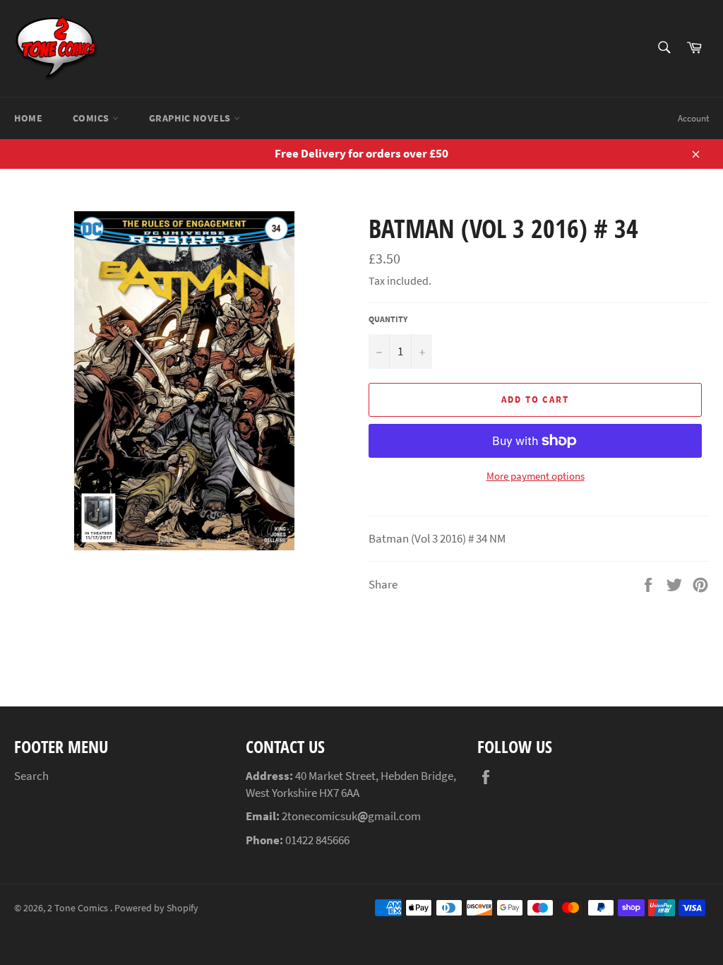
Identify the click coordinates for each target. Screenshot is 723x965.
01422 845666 (317, 840)
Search (31, 775)
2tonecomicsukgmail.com (351, 816)
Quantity (388, 319)
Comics (92, 118)
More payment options (535, 475)
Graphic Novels (191, 118)
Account (693, 118)
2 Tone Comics (78, 908)
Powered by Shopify (156, 908)
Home (28, 118)
